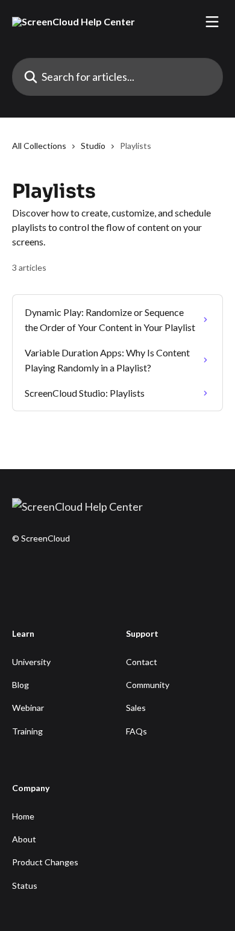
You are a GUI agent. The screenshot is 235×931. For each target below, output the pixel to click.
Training (27, 731)
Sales (136, 707)
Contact (141, 662)
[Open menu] (212, 21)
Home (23, 816)
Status (24, 885)
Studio (93, 145)
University (31, 662)
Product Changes (45, 862)
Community (147, 685)
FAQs (136, 731)
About (24, 839)
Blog (20, 685)
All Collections (39, 145)
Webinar (28, 707)
